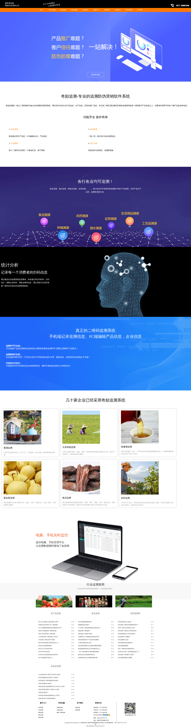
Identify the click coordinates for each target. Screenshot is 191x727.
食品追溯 (95, 613)
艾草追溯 (40, 707)
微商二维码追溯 (61, 712)
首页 (41, 10)
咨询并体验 (95, 75)
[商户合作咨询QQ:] (106, 715)
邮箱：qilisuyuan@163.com (100, 718)
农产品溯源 (52, 10)
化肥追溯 (77, 710)
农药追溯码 (128, 10)
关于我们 (140, 10)
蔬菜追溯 (40, 712)
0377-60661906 (103, 707)
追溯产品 (96, 10)
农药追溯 (85, 10)
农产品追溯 (56, 613)
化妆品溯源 (74, 10)
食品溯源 (63, 10)
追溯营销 (107, 10)
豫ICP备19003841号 (121, 722)
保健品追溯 (60, 707)
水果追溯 (40, 710)
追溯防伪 (118, 10)
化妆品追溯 (56, 666)
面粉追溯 (40, 717)
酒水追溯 (40, 715)
